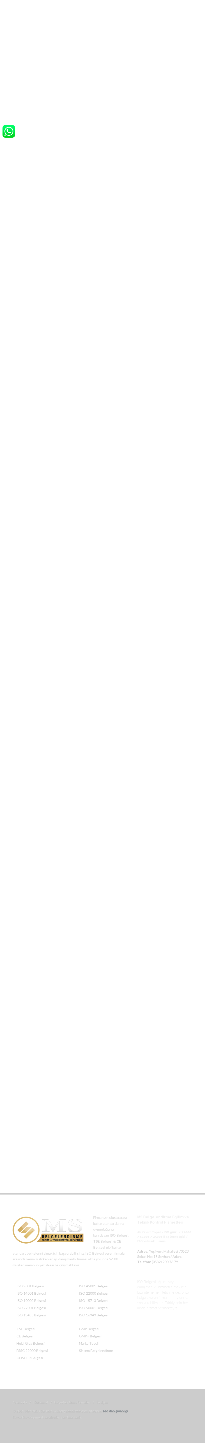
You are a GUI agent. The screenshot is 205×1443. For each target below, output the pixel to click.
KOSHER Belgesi (29, 1358)
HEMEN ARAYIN (60, 830)
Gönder (149, 911)
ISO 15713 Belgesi (93, 1300)
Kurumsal (40, 1402)
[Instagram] (167, 5)
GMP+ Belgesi (90, 1336)
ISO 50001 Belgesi (93, 1308)
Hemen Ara (41, 409)
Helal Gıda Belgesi (30, 1343)
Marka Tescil (88, 1343)
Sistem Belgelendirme (96, 1350)
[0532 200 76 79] (177, 5)
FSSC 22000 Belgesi (32, 1350)
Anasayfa (42, 101)
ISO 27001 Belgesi (31, 1308)
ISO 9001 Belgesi (30, 1286)
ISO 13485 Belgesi (31, 1315)
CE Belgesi (24, 1336)
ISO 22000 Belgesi (93, 1293)
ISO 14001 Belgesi (31, 1293)
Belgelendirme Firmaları (72, 1402)
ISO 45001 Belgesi (93, 1286)
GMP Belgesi (89, 1329)
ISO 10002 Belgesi (31, 1300)
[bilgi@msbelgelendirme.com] (187, 5)
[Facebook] (157, 5)
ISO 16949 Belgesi (93, 1315)
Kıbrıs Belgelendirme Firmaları (73, 101)
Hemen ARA (103, 664)
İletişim (102, 1402)
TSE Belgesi (25, 1329)
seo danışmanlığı (115, 1411)
